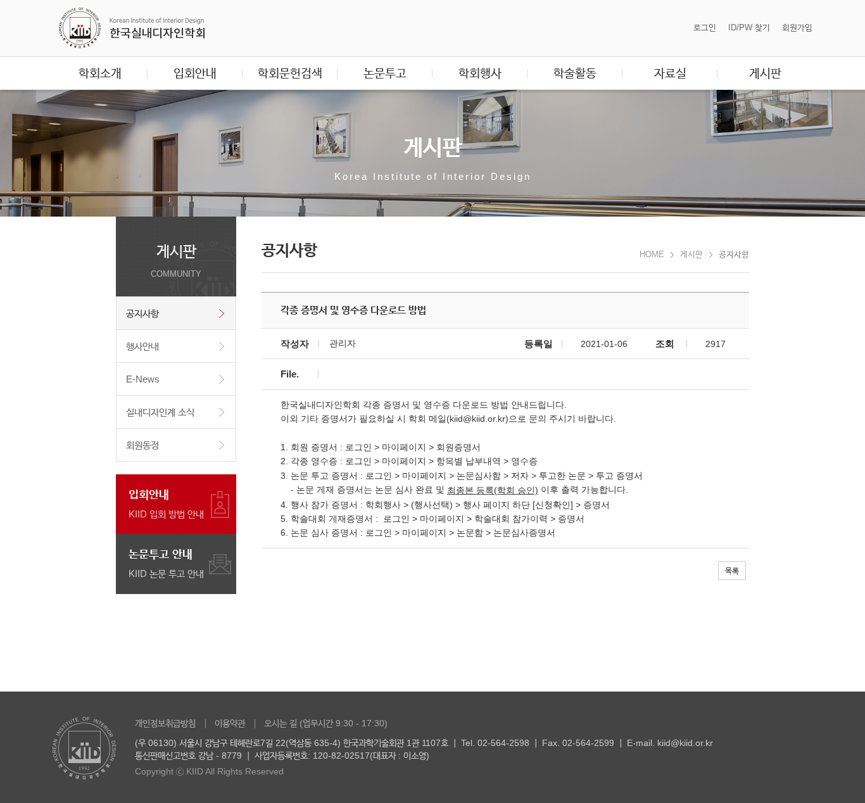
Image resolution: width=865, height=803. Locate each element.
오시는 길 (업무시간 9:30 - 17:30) (326, 723)
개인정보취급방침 (165, 723)
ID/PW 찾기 (749, 27)
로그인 (704, 27)
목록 (732, 570)
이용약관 (230, 723)
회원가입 (797, 27)
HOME (652, 254)
